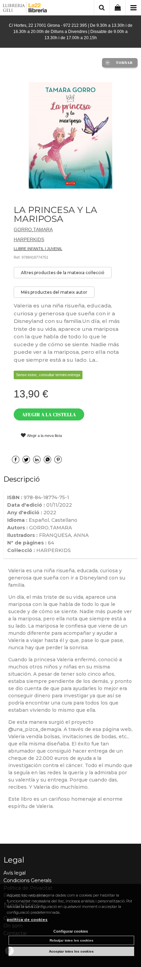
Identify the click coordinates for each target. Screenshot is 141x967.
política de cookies (27, 919)
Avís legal (14, 873)
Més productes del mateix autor (54, 292)
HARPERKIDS (29, 239)
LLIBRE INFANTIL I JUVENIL (38, 249)
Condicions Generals (27, 880)
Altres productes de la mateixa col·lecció (62, 272)
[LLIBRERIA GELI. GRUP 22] (25, 9)
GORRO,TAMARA (33, 229)
